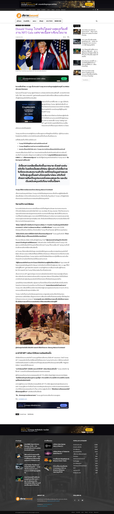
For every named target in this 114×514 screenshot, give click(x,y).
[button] (96, 21)
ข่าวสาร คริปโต (18, 25)
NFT (22, 25)
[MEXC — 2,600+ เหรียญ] (43, 79)
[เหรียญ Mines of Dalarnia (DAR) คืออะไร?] (48, 453)
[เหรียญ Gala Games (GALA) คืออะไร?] (48, 446)
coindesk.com (23, 399)
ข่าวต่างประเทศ (27, 25)
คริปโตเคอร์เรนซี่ (51, 501)
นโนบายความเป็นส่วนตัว (42, 506)
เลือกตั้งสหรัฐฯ (31, 414)
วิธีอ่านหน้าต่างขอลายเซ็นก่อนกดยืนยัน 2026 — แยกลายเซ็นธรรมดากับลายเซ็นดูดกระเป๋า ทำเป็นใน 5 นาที (32, 457)
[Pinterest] (34, 417)
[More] (41, 417)
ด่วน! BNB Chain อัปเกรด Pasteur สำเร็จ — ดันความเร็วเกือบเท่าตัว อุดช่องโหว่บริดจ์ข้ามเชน (32, 447)
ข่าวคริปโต (57, 501)
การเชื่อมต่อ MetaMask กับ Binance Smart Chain (61, 460)
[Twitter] (95, 10)
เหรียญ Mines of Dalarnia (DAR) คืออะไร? (61, 452)
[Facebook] (93, 10)
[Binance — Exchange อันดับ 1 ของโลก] (57, 429)
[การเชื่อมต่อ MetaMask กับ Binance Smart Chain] (48, 460)
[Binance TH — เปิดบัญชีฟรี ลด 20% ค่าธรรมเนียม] (57, 4)
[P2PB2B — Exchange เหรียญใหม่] (43, 406)
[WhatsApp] (37, 417)
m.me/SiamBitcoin (47, 504)
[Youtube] (97, 10)
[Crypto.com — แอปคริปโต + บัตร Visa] (29, 112)
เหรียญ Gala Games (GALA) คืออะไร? (59, 445)
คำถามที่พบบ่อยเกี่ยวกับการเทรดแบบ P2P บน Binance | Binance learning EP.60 (60, 469)
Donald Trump (23, 414)
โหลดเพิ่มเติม (85, 80)
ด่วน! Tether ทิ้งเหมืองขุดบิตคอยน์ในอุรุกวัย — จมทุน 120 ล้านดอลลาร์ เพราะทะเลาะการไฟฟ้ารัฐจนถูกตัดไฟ (32, 469)
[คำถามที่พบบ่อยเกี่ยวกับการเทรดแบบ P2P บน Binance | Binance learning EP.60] (48, 467)
